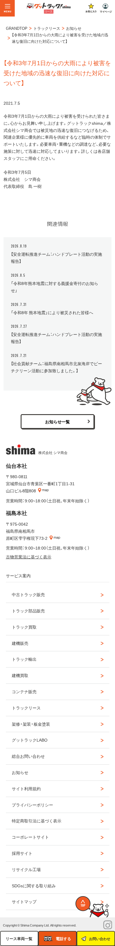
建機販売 (20, 643)
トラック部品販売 (28, 611)
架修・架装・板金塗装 (31, 724)
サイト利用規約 (26, 788)
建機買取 (20, 675)
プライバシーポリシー (32, 805)
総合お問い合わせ (28, 756)
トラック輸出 (24, 659)
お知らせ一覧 (57, 421)
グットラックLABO (29, 740)
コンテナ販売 (24, 691)
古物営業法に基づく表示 (28, 557)
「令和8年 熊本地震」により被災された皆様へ (52, 312)
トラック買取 (24, 627)
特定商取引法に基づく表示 (36, 821)
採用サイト (22, 853)
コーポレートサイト (30, 837)
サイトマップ (24, 901)
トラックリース (26, 708)
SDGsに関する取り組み (34, 885)
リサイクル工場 (26, 869)
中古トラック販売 (28, 594)
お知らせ (20, 772)
